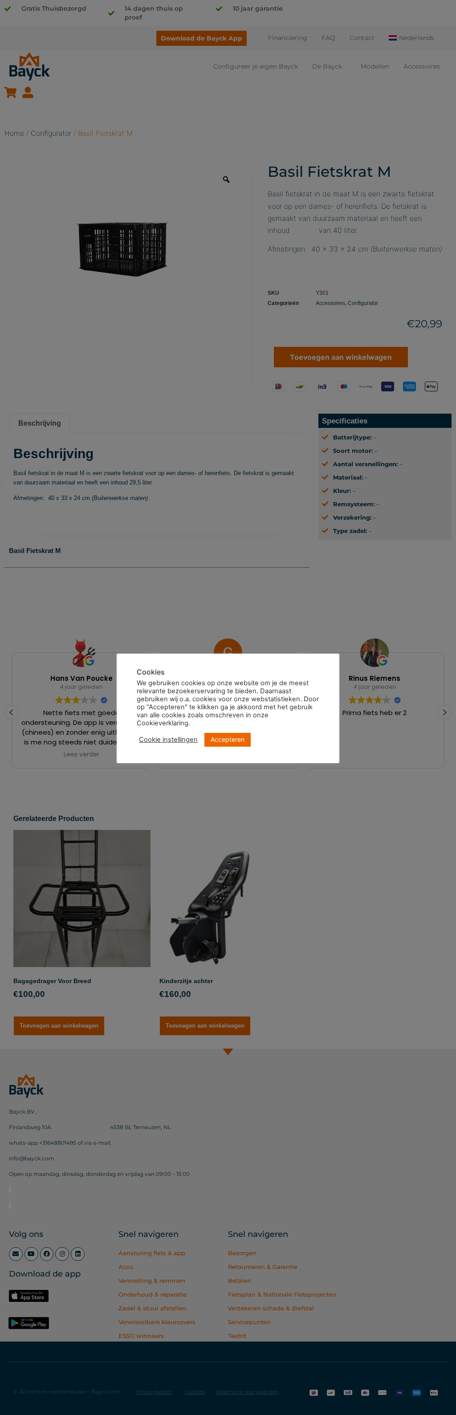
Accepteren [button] (227, 739)
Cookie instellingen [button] (168, 740)
